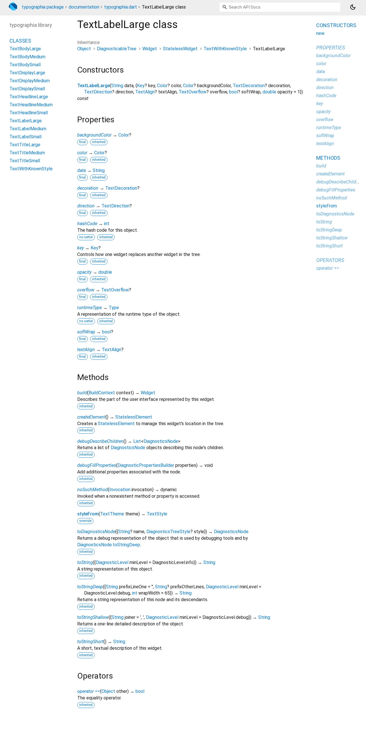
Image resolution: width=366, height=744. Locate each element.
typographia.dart (120, 7)
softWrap (86, 332)
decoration (87, 188)
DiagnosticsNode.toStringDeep (108, 544)
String (117, 85)
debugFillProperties (96, 465)
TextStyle (157, 514)
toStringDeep (90, 586)
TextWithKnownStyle (225, 48)
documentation (84, 7)
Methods (328, 158)
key (80, 248)
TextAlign (145, 92)
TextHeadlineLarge (28, 96)
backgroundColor (94, 135)
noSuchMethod (92, 489)
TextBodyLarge (25, 48)
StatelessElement (133, 417)
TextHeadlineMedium (31, 104)
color (82, 152)
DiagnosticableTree (116, 48)
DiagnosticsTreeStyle (168, 531)
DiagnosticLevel (112, 562)
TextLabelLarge (93, 85)
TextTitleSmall (24, 160)
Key (141, 85)
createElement (91, 417)
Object (84, 48)
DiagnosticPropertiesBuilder (146, 465)
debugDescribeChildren (100, 441)
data (81, 170)
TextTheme (112, 514)
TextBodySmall (25, 64)
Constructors (336, 25)
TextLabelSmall (25, 136)
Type (114, 307)
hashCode (87, 223)
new (320, 33)
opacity (84, 272)
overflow (85, 290)
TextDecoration (249, 85)
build (82, 392)
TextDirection (98, 92)
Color (162, 85)
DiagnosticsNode (161, 441)
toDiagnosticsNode (96, 531)
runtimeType (89, 307)
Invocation (119, 489)
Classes (20, 41)
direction (86, 206)
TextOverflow (192, 92)
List (137, 441)
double (269, 92)
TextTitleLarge (24, 144)
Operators (330, 260)
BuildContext (102, 392)
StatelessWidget (180, 48)
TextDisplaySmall (27, 88)
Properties (330, 48)
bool (233, 92)
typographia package (43, 7)
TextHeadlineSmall (28, 112)
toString (85, 562)
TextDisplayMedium (29, 80)
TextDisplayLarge (27, 72)
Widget (149, 48)
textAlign (86, 349)
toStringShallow (93, 617)
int (106, 223)
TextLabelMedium (27, 128)
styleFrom (88, 514)
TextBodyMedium (27, 56)
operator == (88, 691)
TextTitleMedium (27, 152)
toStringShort (90, 641)
